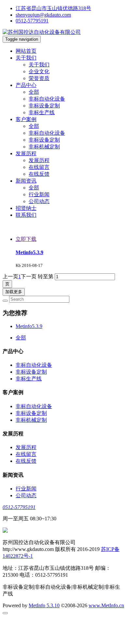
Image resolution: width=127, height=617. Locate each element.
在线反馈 (39, 174)
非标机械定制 (44, 146)
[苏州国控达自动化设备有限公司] (42, 32)
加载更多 (13, 291)
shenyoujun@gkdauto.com (43, 15)
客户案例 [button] (26, 119)
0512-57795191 (32, 20)
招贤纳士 (26, 208)
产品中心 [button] (26, 85)
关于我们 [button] (26, 58)
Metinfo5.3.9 (29, 252)
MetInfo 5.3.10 (44, 605)
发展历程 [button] (26, 153)
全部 (34, 92)
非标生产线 (42, 112)
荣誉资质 (39, 78)
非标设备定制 (44, 105)
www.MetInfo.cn (106, 605)
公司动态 (39, 201)
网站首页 (26, 51)
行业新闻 (39, 194)
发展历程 (39, 160)
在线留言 (39, 167)
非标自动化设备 (47, 99)
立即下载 (26, 239)
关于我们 (39, 64)
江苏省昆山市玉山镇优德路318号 (53, 8)
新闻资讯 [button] (26, 181)
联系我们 (26, 215)
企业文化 (39, 71)
